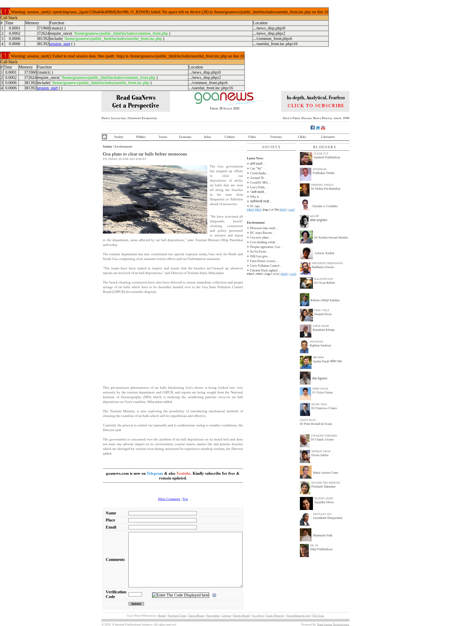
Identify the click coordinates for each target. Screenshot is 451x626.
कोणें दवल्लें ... (257, 164)
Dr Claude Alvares (322, 439)
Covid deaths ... (259, 173)
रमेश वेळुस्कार (319, 378)
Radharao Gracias (323, 267)
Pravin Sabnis (320, 455)
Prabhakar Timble (324, 173)
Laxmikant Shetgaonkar (327, 517)
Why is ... (256, 197)
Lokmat (226, 615)
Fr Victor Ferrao (322, 392)
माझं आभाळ (318, 357)
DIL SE (314, 545)
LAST (291, 209)
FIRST (250, 209)
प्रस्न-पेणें (314, 216)
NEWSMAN (316, 341)
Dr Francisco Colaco (324, 408)
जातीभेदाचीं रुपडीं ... (261, 201)
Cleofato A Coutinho (325, 206)
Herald (162, 615)
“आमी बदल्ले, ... (259, 192)
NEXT (283, 209)
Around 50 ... (258, 178)
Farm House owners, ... (264, 261)
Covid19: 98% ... (260, 182)
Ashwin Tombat (324, 253)
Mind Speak (320, 388)
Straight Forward (324, 435)
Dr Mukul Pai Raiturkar (325, 188)
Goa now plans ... (261, 237)
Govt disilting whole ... (264, 242)
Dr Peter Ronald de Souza (316, 423)
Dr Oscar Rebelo (324, 282)
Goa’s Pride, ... (259, 187)
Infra (207, 137)
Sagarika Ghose (324, 502)
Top (185, 499)
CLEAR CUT (321, 153)
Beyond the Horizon (325, 482)
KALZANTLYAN (323, 278)
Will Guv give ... (260, 256)
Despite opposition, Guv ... (266, 247)
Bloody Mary (323, 498)
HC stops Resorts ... (262, 233)
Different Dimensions (327, 263)
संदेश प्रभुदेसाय (318, 220)
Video (252, 137)
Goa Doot (258, 615)
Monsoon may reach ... (264, 228)
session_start (60, 44)
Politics (141, 137)
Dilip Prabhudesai (321, 549)
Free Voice (321, 310)
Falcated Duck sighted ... (265, 270)
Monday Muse (321, 451)
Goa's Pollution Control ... (266, 266)
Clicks (302, 137)
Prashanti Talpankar (323, 486)
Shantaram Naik (323, 535)
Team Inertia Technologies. (333, 624)
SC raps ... (256, 206)
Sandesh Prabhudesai (327, 157)
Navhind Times (177, 615)
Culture (229, 137)
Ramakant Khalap (324, 329)
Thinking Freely (322, 184)
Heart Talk (319, 404)
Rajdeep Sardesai (320, 345)
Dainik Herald (241, 615)
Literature (328, 137)
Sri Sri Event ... (259, 251)
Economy (185, 137)
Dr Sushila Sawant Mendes (331, 237)
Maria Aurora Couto (325, 472)
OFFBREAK (320, 169)
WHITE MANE (321, 325)
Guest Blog (308, 420)
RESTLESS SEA (322, 514)
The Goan (318, 615)
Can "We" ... (257, 168)
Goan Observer (275, 615)
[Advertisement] (173, 339)
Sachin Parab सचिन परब (327, 361)
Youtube (183, 473)
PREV (258, 209)
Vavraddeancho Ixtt (298, 615)
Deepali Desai (322, 314)
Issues (163, 137)
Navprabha (212, 615)
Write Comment (169, 499)
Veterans (276, 137)
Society (118, 137)
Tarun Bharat (196, 615)
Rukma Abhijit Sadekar (325, 300)
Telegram (155, 473)
